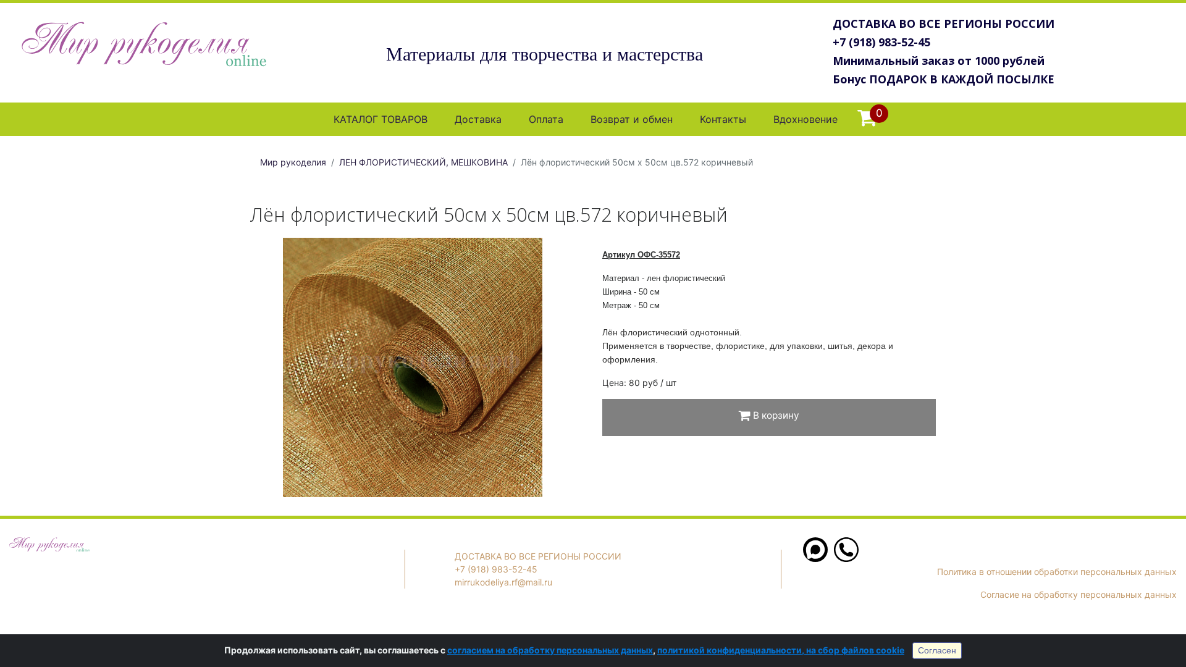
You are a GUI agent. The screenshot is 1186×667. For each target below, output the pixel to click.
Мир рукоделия (293, 162)
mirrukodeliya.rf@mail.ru (503, 582)
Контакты (723, 119)
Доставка (478, 119)
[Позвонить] (846, 558)
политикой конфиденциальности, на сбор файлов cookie (780, 650)
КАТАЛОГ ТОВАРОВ (380, 119)
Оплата (546, 119)
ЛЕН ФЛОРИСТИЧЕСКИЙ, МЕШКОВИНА (423, 162)
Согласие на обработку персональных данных (1078, 594)
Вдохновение (805, 119)
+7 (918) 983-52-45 (881, 42)
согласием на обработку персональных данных (550, 650)
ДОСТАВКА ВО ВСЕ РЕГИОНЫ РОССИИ (943, 23)
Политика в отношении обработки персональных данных (1057, 571)
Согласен (937, 650)
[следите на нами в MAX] (815, 558)
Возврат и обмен (632, 119)
